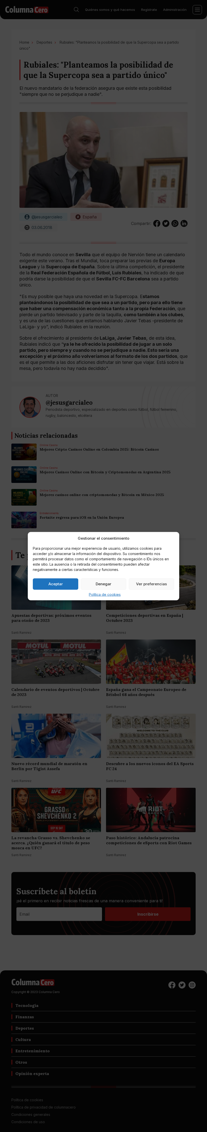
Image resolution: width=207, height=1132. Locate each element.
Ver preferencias (151, 584)
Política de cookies (105, 594)
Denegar (103, 584)
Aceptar (55, 584)
